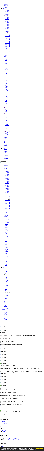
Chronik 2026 (7, 170)
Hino (6, 112)
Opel (6, 92)
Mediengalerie (4, 430)
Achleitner (7, 108)
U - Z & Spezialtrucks (7, 131)
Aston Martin (7, 61)
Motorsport (5, 151)
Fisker (6, 72)
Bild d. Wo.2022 (8, 36)
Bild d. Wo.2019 (8, 39)
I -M (4, 113)
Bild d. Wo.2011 (8, 45)
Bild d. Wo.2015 (8, 42)
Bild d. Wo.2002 (8, 53)
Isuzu (6, 114)
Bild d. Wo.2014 (8, 43)
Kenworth (7, 116)
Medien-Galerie (6, 5)
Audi (6, 62)
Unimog (7, 132)
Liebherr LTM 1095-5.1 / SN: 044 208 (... (13, 440)
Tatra (6, 129)
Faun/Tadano (5, 137)
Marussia (7, 245)
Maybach (7, 86)
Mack (6, 117)
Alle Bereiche (6, 153)
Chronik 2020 (7, 14)
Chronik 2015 (7, 19)
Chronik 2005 (7, 27)
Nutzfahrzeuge (6, 155)
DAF (6, 109)
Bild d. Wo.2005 (8, 211)
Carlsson (7, 68)
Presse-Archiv (4, 446)
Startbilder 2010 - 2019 (7, 38)
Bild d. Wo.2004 (8, 51)
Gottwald (5, 138)
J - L (4, 76)
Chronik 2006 (7, 187)
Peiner (5, 142)
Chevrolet (7, 69)
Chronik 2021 (7, 13)
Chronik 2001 (7, 30)
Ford (6, 73)
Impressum (5, 7)
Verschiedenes (6, 158)
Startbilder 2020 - (6, 32)
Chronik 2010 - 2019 (6, 15)
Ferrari (6, 71)
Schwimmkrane (6, 147)
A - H (4, 107)
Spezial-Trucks (8, 135)
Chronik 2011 (7, 22)
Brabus (6, 65)
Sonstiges (5, 152)
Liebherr (5, 300)
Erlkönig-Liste (6, 4)
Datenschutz (3, 445)
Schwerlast (5, 149)
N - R (4, 91)
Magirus (7, 118)
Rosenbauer (7, 125)
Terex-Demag (6, 144)
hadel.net (3, 421)
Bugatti (6, 66)
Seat (6, 99)
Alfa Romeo (7, 58)
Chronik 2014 (7, 180)
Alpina (6, 59)
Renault (7, 95)
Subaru (6, 101)
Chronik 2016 (7, 18)
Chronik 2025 (7, 10)
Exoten (6, 105)
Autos (3, 428)
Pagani (6, 93)
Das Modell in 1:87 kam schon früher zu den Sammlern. (8, 413)
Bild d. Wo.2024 (8, 34)
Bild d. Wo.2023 (8, 35)
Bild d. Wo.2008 (8, 48)
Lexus (6, 82)
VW (6, 133)
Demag (5, 136)
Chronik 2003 (7, 29)
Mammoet (5, 141)
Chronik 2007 (7, 26)
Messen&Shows (6, 310)
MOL (6, 120)
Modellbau (5, 157)
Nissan (6, 252)
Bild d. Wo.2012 (8, 44)
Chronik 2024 (7, 11)
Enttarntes (5, 56)
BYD (6, 67)
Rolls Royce (7, 97)
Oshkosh (7, 283)
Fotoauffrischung (6, 3)
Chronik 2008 (7, 25)
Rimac (6, 96)
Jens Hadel (3, 422)
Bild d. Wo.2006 (8, 50)
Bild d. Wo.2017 (8, 40)
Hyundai (7, 75)
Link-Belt (5, 140)
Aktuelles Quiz (6, 54)
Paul (6, 123)
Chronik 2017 (7, 17)
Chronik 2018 (7, 177)
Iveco (6, 115)
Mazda (6, 87)
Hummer (7, 235)
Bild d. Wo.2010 (8, 46)
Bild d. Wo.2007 (8, 49)
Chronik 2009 (7, 24)
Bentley (7, 63)
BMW (6, 64)
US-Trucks (7, 134)
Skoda (6, 100)
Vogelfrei (3, 432)
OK (39, 448)
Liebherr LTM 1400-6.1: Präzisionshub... (13, 438)
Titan (6, 130)
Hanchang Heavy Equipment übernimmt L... (14, 439)
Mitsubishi (7, 90)
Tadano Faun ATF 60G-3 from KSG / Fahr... (14, 437)
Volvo (6, 104)
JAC (6, 276)
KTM (6, 80)
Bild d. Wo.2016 (8, 41)
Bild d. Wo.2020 (8, 37)
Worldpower (5, 145)
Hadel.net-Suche (6, 6)
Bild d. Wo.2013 (8, 204)
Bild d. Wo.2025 (8, 194)
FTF (6, 111)
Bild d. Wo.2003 (8, 52)
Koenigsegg (7, 78)
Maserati (7, 85)
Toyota (6, 102)
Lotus (6, 83)
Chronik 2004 (7, 28)
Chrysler (7, 70)
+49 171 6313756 (4, 423)
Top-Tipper (5, 55)
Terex (4, 143)
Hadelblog (3, 431)
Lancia (6, 81)
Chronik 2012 (7, 21)
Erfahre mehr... (36, 450)
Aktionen (5, 317)
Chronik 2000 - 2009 (6, 23)
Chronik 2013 (7, 20)
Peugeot (7, 94)
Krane (4, 156)
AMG (6, 60)
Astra (6, 269)
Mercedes (7, 88)
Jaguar (6, 77)
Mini (6, 89)
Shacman (7, 127)
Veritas (6, 103)
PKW (4, 154)
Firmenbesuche (6, 150)
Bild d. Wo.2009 (8, 47)
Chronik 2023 (7, 12)
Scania (6, 126)
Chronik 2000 (7, 31)
